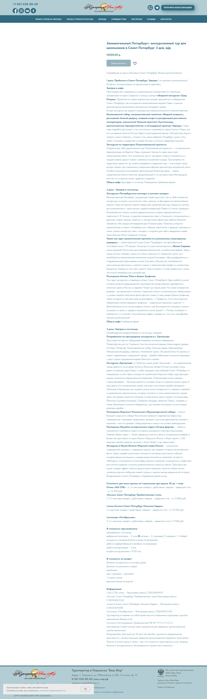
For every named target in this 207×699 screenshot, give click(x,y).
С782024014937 (155, 592)
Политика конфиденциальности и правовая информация (98, 692)
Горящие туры (118, 19)
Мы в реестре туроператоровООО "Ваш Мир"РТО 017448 (179, 673)
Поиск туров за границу (48, 19)
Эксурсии (136, 19)
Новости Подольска (166, 687)
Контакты (166, 19)
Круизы (102, 19)
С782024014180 (115, 607)
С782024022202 (115, 600)
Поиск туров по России (80, 19)
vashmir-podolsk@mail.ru (85, 682)
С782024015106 (163, 611)
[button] (177, 7)
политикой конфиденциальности (53, 690)
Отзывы (151, 19)
